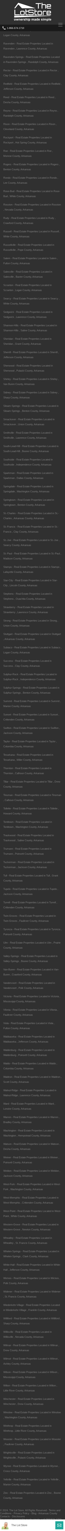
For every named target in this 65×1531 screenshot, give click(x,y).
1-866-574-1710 (15, 28)
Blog (34, 1513)
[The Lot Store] (32, 20)
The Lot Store (19, 1525)
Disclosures (18, 1516)
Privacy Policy (21, 1513)
